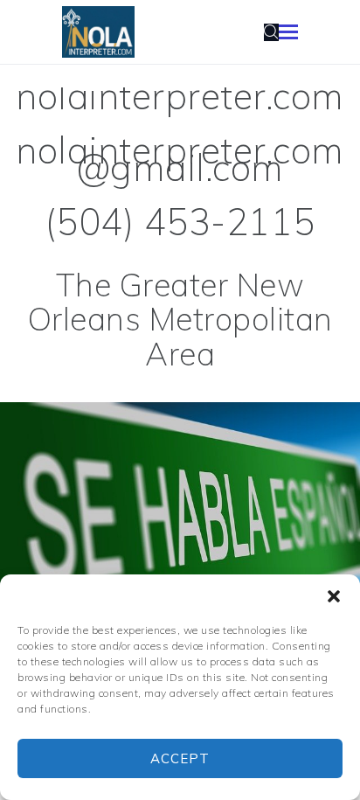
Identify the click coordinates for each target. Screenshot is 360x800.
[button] (334, 596)
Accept (180, 758)
